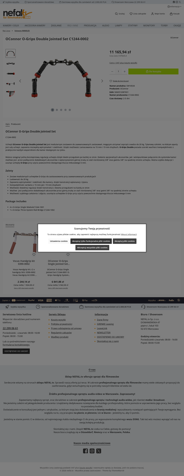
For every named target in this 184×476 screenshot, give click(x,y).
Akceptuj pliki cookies (125, 241)
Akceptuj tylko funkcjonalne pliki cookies (91, 241)
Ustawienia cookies (59, 241)
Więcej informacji (129, 234)
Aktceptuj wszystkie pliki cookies (92, 247)
